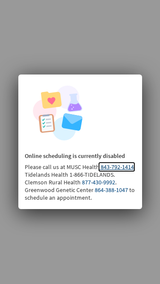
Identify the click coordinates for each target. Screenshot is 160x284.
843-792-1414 (116, 167)
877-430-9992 (98, 182)
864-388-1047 (110, 190)
